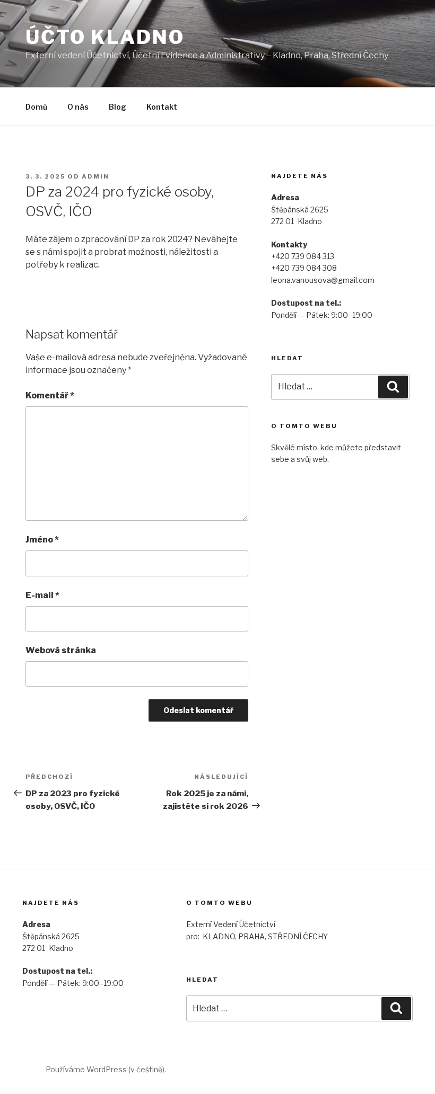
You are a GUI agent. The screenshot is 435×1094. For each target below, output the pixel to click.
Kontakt (161, 106)
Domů (36, 106)
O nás (78, 106)
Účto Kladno (105, 37)
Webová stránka (60, 650)
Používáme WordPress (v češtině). (106, 1069)
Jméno (42, 540)
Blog (117, 106)
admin (95, 176)
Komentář (49, 395)
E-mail (42, 595)
